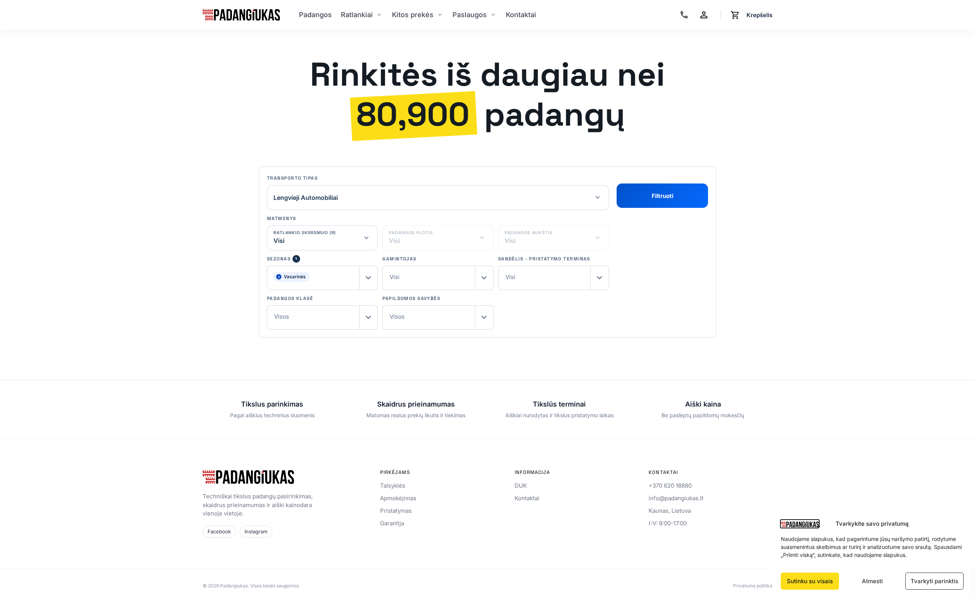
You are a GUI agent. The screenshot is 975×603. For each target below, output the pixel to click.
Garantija (392, 523)
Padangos (315, 15)
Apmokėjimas (398, 498)
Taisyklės (392, 485)
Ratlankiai (357, 15)
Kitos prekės (412, 15)
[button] (322, 278)
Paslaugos (469, 15)
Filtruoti (662, 195)
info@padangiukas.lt (676, 498)
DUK (521, 485)
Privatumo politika (752, 586)
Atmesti (872, 581)
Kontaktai (521, 15)
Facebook (219, 531)
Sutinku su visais (810, 581)
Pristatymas (396, 510)
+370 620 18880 (670, 485)
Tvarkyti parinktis (934, 581)
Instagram (256, 531)
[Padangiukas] (241, 15)
